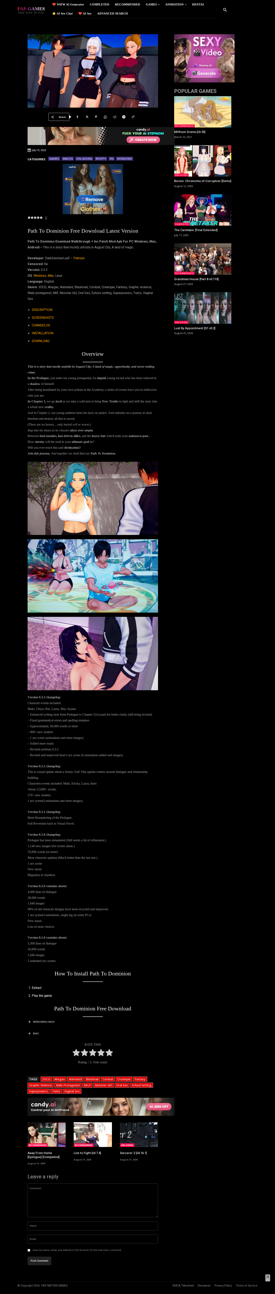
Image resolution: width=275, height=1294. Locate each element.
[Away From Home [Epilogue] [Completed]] (47, 1134)
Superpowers (38, 1091)
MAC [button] (36, 1033)
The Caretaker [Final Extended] (196, 230)
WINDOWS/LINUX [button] (43, 1022)
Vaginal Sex (72, 1091)
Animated (75, 1079)
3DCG (46, 1079)
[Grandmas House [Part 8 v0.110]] (202, 259)
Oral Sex (122, 1085)
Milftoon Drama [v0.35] (189, 132)
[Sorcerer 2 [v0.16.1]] (139, 1134)
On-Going (84, 158)
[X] (87, 117)
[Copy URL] (133, 117)
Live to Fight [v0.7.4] (87, 1153)
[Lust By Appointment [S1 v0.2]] (202, 308)
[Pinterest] (96, 117)
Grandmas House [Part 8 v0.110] (196, 279)
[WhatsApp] (105, 117)
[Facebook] (77, 117)
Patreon (79, 258)
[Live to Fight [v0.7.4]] (93, 1134)
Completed (182, 224)
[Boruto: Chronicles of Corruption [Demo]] (202, 161)
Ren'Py (101, 158)
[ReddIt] (115, 117)
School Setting (141, 1085)
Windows (124, 158)
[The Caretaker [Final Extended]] (202, 210)
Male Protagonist (68, 1085)
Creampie (124, 1079)
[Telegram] (124, 117)
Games (54, 158)
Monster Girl (103, 1085)
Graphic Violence (40, 1085)
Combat (107, 1079)
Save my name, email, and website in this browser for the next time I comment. (77, 1250)
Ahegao (59, 1079)
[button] (225, 10)
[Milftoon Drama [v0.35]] (202, 112)
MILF (87, 1085)
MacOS (68, 158)
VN (112, 158)
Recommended (38, 1145)
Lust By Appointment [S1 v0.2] (194, 328)
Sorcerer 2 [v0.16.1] (133, 1153)
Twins (56, 1091)
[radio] (76, 1053)
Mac (51, 275)
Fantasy (140, 1079)
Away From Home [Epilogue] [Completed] (44, 1155)
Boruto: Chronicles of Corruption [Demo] (202, 181)
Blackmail (92, 1079)
